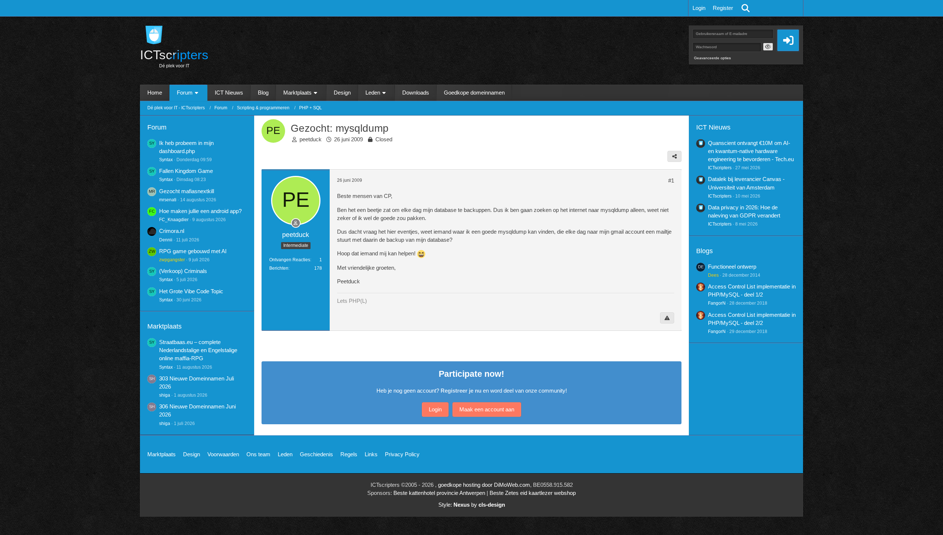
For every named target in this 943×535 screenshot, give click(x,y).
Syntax (166, 159)
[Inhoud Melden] (667, 317)
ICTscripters (720, 167)
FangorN (717, 303)
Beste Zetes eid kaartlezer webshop (533, 493)
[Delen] (674, 156)
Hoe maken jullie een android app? (200, 211)
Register (723, 8)
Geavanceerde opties (712, 58)
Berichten (278, 268)
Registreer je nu (461, 390)
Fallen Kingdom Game (186, 171)
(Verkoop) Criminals (183, 271)
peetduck (310, 139)
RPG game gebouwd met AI (193, 251)
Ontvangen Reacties (289, 259)
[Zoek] (745, 8)
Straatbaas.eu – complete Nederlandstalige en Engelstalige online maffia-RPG (198, 350)
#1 (671, 180)
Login (699, 8)
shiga (164, 395)
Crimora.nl (171, 231)
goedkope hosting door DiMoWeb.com (484, 485)
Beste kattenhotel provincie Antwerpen (439, 493)
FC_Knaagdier (174, 219)
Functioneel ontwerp (732, 266)
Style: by (471, 505)
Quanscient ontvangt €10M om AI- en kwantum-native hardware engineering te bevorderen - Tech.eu (751, 151)
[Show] (768, 46)
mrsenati (167, 199)
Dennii (165, 239)
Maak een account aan (486, 409)
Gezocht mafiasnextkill (186, 191)
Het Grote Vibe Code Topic (191, 291)
